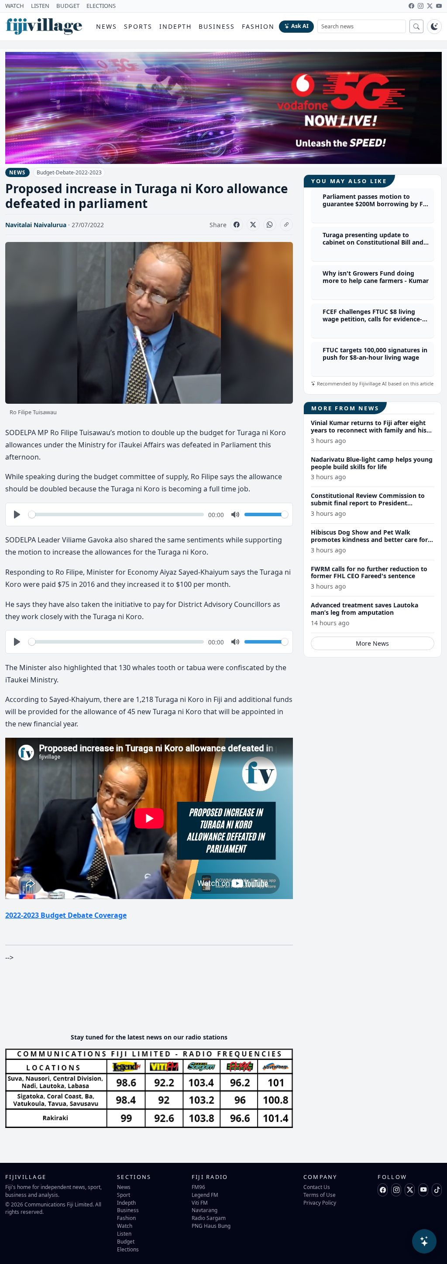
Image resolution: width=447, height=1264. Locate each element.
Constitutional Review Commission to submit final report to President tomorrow (368, 502)
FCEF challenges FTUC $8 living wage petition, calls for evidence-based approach (372, 318)
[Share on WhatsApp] (269, 224)
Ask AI (300, 26)
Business (217, 26)
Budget (125, 1241)
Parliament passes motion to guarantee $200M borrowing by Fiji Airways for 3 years (375, 203)
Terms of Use (319, 1194)
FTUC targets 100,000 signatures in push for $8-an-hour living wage (375, 353)
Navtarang (204, 1209)
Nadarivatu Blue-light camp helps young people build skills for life (372, 463)
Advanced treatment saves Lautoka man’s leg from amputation (364, 609)
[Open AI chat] (424, 1241)
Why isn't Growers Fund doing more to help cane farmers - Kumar (376, 277)
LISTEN (40, 6)
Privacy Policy (319, 1202)
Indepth (175, 26)
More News (372, 643)
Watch (124, 1225)
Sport (123, 1194)
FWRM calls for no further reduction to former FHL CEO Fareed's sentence (369, 572)
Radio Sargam (209, 1217)
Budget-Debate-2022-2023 (69, 172)
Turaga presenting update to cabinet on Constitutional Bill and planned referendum (373, 242)
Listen (124, 1233)
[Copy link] (286, 224)
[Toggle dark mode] (434, 26)
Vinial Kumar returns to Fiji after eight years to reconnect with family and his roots (368, 430)
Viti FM (200, 1202)
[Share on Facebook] (236, 224)
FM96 (198, 1186)
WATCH (14, 6)
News (106, 26)
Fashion (258, 26)
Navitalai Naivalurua (35, 225)
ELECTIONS (101, 6)
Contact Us (316, 1186)
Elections (128, 1249)
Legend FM (205, 1194)
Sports (138, 26)
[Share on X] (253, 224)
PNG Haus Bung (211, 1225)
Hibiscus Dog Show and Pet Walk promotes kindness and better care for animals (369, 539)
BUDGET (67, 6)
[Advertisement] (164, 999)
